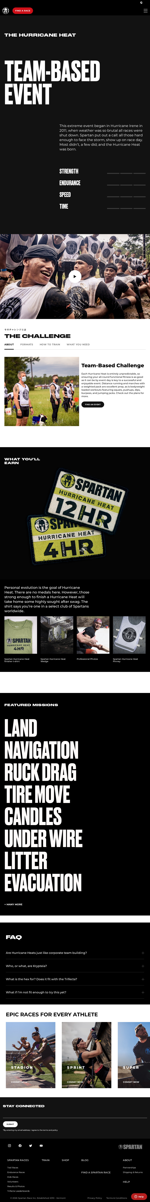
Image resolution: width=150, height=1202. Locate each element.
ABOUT (127, 1160)
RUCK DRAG (40, 772)
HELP (126, 1181)
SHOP (65, 1160)
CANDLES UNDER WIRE (43, 827)
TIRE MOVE (37, 794)
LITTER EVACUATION (43, 871)
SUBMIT (10, 1124)
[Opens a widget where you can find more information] (139, 1197)
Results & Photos (16, 1186)
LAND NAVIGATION (41, 739)
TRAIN (46, 1160)
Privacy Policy (94, 1198)
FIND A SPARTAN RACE (96, 1172)
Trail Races (12, 1167)
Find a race (22, 10)
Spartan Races (18, 1160)
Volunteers (12, 1181)
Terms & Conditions (116, 1198)
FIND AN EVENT (92, 404)
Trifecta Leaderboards (18, 1191)
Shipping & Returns (133, 1172)
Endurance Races (16, 1172)
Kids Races (12, 1177)
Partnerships (129, 1167)
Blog (84, 1160)
